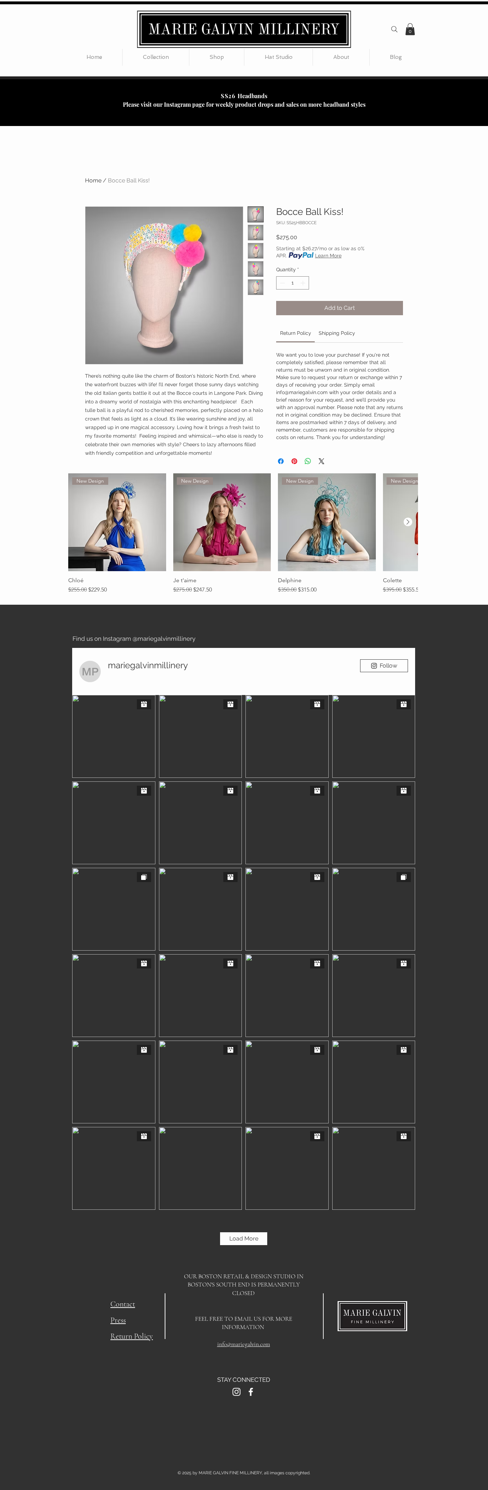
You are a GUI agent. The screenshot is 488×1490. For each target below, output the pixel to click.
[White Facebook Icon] (250, 1391)
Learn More (328, 255)
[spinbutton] (292, 283)
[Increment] (303, 283)
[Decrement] (281, 283)
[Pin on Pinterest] (294, 461)
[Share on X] (321, 461)
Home (93, 180)
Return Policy (131, 1336)
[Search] (394, 29)
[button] (410, 29)
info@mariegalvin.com (243, 1344)
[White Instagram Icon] (236, 1391)
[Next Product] (408, 522)
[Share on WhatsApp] (308, 461)
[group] (243, 533)
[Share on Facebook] (281, 461)
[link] (295, 333)
